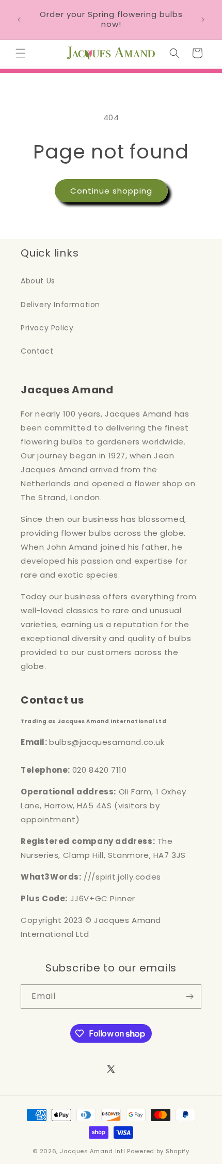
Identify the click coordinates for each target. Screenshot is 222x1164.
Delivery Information (60, 304)
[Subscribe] (189, 996)
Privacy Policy (47, 328)
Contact (37, 351)
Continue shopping (111, 190)
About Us (38, 281)
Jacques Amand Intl (92, 1151)
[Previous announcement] (19, 19)
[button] (20, 53)
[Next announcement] (203, 19)
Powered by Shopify (158, 1151)
